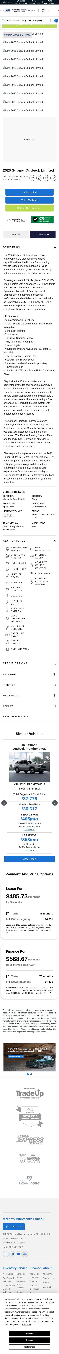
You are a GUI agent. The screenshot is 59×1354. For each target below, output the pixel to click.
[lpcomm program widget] (30, 1159)
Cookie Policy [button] (15, 1321)
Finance (35, 1268)
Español (47, 1287)
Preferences (29, 1347)
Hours (46, 1282)
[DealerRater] (25, 1254)
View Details (29, 859)
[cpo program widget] (30, 1116)
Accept (29, 1333)
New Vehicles (9, 1274)
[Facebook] (6, 1254)
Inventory (9, 1268)
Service (21, 1268)
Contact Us (15, 1226)
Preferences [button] (26, 1325)
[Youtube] (19, 1254)
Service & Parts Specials (21, 1284)
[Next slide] (31, 1074)
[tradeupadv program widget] (30, 1093)
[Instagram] (12, 1254)
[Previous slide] (28, 1074)
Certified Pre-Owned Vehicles (9, 1288)
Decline (29, 1340)
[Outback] (29, 1057)
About (47, 1268)
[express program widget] (30, 1139)
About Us (47, 1274)
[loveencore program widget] (30, 1180)
